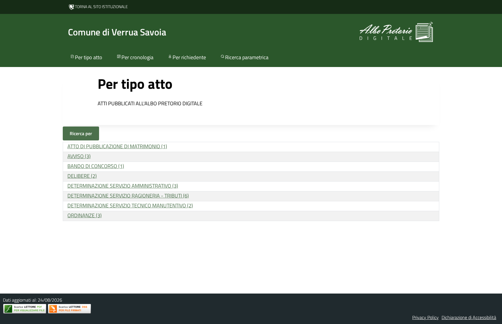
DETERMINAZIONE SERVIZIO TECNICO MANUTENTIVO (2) (130, 205)
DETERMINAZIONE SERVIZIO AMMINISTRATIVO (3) (122, 186)
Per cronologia (137, 57)
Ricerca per (81, 133)
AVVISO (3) (79, 156)
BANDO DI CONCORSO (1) (95, 166)
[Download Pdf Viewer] (24, 309)
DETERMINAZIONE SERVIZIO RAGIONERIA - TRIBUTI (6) (128, 196)
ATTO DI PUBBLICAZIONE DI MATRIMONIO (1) (117, 146)
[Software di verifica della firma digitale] (69, 309)
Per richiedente (189, 57)
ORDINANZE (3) (84, 215)
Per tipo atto (88, 57)
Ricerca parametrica (246, 57)
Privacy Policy (425, 317)
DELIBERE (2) (82, 176)
